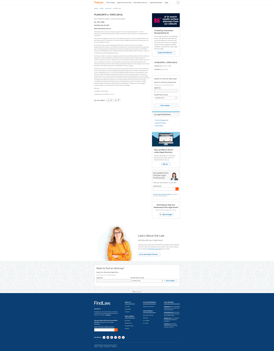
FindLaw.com (167, 306)
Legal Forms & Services (148, 306)
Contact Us (127, 311)
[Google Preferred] (123, 337)
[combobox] (166, 90)
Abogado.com (167, 318)
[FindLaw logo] (99, 2)
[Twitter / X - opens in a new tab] (111, 337)
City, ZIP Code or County (161, 95)
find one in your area (154, 249)
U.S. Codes (145, 323)
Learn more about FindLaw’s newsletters (162, 194)
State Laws (145, 318)
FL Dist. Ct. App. (108, 8)
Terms (95, 346)
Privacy (101, 346)
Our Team (127, 306)
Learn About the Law (148, 315)
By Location (127, 320)
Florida (101, 8)
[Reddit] (119, 337)
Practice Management (161, 120)
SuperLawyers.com (168, 312)
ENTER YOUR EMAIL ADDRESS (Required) (104, 327)
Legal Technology (160, 123)
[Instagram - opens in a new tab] (115, 337)
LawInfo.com (167, 324)
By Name (127, 328)
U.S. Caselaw (146, 320)
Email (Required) (157, 186)
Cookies (114, 346)
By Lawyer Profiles (129, 325)
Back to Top (137, 291)
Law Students (159, 126)
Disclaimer (107, 346)
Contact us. (108, 315)
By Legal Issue (128, 323)
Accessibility (128, 309)
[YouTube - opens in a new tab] (107, 337)
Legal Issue (157, 88)
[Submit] (177, 189)
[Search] (178, 2)
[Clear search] (176, 97)
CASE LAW (96, 8)
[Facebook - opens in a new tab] (104, 337)
